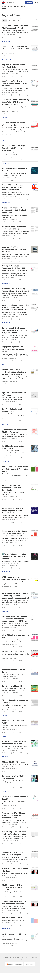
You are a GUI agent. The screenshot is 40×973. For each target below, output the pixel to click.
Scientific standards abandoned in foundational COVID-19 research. (13, 154)
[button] (3, 6)
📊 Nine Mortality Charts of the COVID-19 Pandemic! (14, 431)
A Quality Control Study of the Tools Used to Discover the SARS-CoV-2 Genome (13, 689)
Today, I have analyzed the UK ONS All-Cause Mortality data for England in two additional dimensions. (15, 858)
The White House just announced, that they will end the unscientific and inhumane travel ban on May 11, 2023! (15, 747)
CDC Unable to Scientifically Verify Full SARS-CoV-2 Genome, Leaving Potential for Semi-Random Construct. (15, 378)
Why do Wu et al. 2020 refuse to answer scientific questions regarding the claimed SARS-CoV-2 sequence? (15, 618)
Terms (28, 957)
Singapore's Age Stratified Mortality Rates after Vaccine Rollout (13, 349)
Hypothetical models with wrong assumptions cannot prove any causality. (15, 940)
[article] (20, 32)
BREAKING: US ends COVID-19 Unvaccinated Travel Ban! (14, 742)
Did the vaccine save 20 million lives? (14, 935)
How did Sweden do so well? (13, 918)
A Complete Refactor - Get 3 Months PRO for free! (15, 50)
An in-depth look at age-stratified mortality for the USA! (13, 675)
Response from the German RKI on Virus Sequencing (14, 228)
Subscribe (29, 3)
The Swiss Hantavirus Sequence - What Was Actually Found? (15, 27)
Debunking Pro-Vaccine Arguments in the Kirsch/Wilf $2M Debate (14, 249)
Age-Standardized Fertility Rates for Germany (15, 394)
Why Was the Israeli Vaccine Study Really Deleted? (13, 66)
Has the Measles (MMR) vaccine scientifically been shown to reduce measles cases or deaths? (15, 595)
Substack (10, 969)
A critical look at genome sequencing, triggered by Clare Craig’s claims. (14, 174)
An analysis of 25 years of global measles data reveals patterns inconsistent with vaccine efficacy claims (15, 89)
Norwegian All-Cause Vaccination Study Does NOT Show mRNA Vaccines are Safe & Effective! (15, 268)
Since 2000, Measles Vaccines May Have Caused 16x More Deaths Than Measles (14, 187)
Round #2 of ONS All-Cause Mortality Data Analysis (13, 853)
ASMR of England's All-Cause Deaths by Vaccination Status (14, 833)
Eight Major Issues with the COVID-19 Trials (13, 447)
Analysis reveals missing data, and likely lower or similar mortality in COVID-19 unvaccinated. (15, 837)
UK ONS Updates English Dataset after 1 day (15, 870)
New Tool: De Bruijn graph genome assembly (12, 410)
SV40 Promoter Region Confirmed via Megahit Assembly (15, 578)
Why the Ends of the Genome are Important (15, 701)
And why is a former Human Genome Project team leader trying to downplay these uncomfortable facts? (15, 70)
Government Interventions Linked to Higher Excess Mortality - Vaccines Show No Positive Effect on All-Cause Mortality (15, 307)
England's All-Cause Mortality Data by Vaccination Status (14, 902)
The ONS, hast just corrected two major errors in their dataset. (15, 874)
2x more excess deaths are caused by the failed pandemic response (15, 655)
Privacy (22, 957)
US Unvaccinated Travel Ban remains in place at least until (15, 765)
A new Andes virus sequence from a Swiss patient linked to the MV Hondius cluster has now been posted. (15, 31)
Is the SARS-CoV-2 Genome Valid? (13, 722)
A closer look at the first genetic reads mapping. (14, 726)
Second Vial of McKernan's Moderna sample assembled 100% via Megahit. (14, 583)
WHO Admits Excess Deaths (13, 651)
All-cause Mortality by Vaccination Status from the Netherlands (13, 487)
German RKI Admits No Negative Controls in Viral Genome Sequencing (15, 148)
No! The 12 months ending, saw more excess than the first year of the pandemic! (14, 641)
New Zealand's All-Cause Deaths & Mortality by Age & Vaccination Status (15, 469)
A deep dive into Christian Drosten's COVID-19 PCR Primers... (13, 782)
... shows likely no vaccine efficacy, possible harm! (13, 493)
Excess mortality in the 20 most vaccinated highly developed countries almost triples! (14, 533)
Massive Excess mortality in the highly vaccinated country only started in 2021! (15, 355)
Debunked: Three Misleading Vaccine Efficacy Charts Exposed (15, 290)
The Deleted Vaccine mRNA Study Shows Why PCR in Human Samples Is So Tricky (15, 102)
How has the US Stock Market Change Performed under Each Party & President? (14, 330)
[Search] (36, 20)
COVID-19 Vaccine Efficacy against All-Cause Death (13, 886)
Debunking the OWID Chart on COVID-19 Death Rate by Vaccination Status (14, 815)
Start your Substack (15, 964)
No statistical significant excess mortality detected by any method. (15, 562)
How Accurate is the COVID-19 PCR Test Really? (14, 777)
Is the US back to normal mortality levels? (15, 636)
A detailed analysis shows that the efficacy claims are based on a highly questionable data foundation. (14, 821)
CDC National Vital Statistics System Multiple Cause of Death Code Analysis (14, 131)
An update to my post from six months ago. (14, 802)
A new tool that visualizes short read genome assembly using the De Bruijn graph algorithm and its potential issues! (15, 415)
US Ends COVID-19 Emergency (14, 762)
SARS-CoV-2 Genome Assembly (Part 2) (15, 798)
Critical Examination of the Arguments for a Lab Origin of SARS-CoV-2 (14, 210)
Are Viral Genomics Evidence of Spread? (14, 170)
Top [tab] (10, 20)
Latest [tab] (5, 20)
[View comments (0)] (12, 420)
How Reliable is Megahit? (12, 686)
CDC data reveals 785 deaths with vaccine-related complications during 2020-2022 (15, 125)
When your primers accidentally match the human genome (14, 108)
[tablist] (11, 20)
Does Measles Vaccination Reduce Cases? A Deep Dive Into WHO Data (15, 83)
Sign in (36, 3)
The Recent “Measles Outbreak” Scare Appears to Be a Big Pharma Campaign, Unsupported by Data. (15, 193)
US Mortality (11, 35)
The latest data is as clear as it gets (13, 920)
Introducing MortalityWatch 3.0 (14, 46)
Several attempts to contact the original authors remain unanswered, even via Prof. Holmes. (15, 624)
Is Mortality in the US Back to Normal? (13, 671)
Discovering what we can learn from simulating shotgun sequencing (14, 706)
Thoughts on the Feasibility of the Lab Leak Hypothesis (14, 216)
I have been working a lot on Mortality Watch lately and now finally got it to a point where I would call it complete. (14, 435)
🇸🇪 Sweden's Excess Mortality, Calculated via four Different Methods (14, 556)
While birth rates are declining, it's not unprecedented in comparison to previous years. (14, 398)
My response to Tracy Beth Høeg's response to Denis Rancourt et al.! (12, 510)
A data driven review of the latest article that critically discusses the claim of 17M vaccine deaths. (15, 516)
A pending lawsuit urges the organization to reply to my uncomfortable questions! (15, 232)
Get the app (29, 964)
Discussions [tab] (16, 20)
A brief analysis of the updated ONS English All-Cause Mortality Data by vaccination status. (13, 907)
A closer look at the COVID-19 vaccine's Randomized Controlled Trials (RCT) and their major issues (15, 452)
